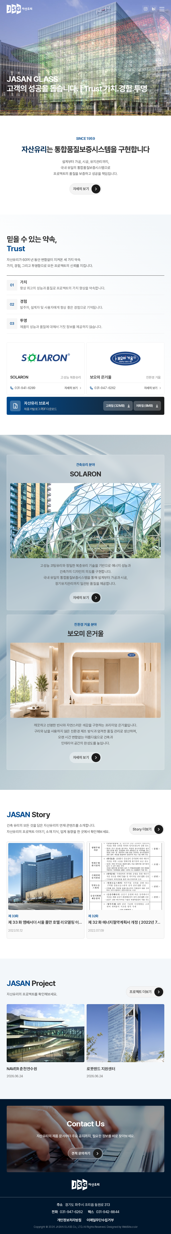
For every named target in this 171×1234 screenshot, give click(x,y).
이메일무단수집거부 (100, 1220)
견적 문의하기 (80, 1153)
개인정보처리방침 (69, 1220)
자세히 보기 (81, 189)
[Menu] (161, 9)
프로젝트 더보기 (141, 992)
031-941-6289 (25, 388)
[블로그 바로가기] (153, 8)
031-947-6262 (105, 388)
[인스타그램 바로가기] (145, 8)
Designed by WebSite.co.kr (122, 1226)
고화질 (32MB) (115, 405)
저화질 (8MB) (144, 405)
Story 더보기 (142, 829)
